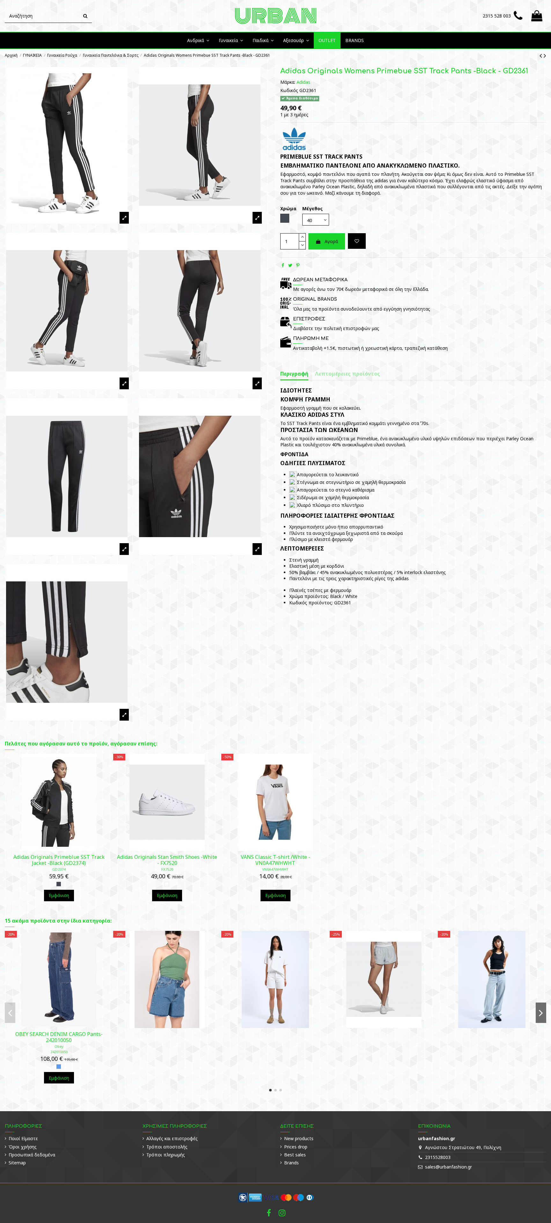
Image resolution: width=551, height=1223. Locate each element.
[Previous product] (542, 55)
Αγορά (331, 241)
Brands (291, 1163)
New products (298, 1138)
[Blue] (58, 1066)
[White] (167, 884)
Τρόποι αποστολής (166, 1147)
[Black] (58, 884)
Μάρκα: (287, 82)
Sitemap (17, 1163)
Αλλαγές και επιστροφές (172, 1138)
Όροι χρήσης (23, 1147)
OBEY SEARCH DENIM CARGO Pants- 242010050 (59, 1037)
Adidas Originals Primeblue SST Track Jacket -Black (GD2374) (59, 860)
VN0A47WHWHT (275, 869)
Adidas (303, 82)
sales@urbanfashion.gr (448, 1167)
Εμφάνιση (59, 895)
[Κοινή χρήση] (283, 265)
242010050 (59, 1051)
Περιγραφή (294, 373)
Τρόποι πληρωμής (165, 1155)
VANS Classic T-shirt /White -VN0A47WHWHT (275, 860)
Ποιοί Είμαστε (23, 1138)
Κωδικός (289, 90)
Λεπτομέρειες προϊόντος (347, 373)
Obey (59, 1046)
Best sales (295, 1155)
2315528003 (438, 1157)
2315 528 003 (497, 16)
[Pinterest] (297, 265)
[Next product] (545, 55)
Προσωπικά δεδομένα (32, 1155)
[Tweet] (290, 265)
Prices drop (295, 1147)
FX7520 (167, 869)
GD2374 (58, 869)
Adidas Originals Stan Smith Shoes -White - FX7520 (167, 860)
